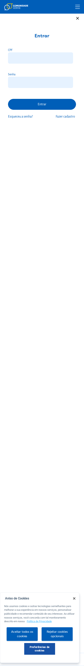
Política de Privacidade (39, 621)
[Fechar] (74, 598)
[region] (39, 627)
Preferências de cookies (40, 649)
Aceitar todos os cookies (22, 634)
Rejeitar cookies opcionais (57, 634)
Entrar (42, 104)
